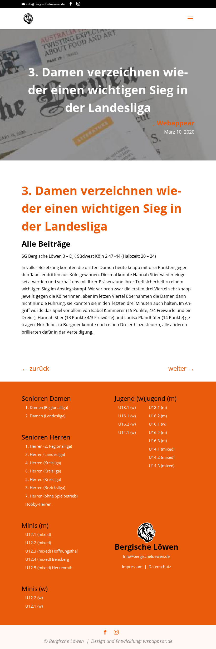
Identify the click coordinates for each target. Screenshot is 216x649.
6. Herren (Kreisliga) (43, 471)
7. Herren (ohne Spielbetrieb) (51, 496)
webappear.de (158, 641)
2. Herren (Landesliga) (45, 454)
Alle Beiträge (46, 243)
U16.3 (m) (158, 440)
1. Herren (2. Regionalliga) (48, 446)
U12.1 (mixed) (38, 534)
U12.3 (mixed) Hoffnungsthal (51, 551)
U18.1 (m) (158, 407)
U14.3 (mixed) (161, 465)
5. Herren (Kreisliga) (43, 479)
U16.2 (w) (127, 424)
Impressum (132, 566)
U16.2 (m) (158, 432)
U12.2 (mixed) (38, 542)
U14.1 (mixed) (161, 449)
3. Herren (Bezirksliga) (45, 487)
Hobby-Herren (38, 504)
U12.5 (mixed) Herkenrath (48, 567)
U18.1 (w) (127, 407)
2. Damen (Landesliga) (45, 415)
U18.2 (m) (158, 415)
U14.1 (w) (127, 432)
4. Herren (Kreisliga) (43, 462)
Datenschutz (160, 566)
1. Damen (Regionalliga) (46, 407)
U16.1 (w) (127, 415)
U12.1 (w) (34, 606)
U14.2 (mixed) (161, 457)
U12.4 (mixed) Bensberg (47, 559)
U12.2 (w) (34, 597)
